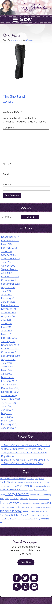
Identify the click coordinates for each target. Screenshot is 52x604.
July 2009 (6, 406)
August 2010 (8, 359)
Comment (9, 127)
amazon (20, 482)
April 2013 (6, 272)
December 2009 (10, 388)
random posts (30, 507)
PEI (49, 503)
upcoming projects (24, 519)
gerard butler (34, 494)
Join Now (26, 562)
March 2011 (7, 334)
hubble (7, 499)
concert (31, 490)
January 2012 (8, 301)
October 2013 (8, 265)
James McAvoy (14, 499)
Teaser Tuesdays (30, 511)
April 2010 (6, 373)
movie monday (27, 503)
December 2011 (10, 305)
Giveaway (42, 495)
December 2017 (10, 236)
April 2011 (6, 330)
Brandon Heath (21, 486)
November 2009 (10, 391)
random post (20, 507)
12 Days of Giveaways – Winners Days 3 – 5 (25, 459)
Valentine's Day (35, 519)
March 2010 (7, 377)
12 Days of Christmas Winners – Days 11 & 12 (25, 445)
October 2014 (8, 254)
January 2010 (8, 384)
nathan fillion (36, 503)
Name (7, 164)
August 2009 (8, 402)
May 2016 (6, 244)
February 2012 (9, 298)
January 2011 (8, 341)
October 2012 (8, 280)
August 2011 (8, 316)
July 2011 (6, 319)
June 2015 (6, 251)
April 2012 (6, 294)
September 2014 (10, 258)
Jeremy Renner (33, 499)
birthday (2, 486)
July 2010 (6, 363)
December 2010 (10, 345)
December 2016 (10, 240)
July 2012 (6, 291)
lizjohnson (29, 40)
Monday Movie (11, 502)
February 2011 (9, 337)
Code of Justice (22, 490)
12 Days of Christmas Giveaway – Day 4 (22, 463)
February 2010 (9, 381)
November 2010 (10, 348)
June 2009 (7, 409)
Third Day (13, 519)
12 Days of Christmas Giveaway (13, 479)
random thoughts (40, 507)
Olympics (44, 503)
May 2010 (6, 370)
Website (7, 184)
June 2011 (6, 323)
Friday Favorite (17, 494)
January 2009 (8, 427)
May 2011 (6, 327)
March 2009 (7, 420)
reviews (48, 507)
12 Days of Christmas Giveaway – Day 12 (23, 449)
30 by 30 (30, 479)
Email (6, 174)
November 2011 (10, 309)
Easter (45, 490)
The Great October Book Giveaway (18, 515)
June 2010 (7, 366)
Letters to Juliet (44, 499)
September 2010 (10, 355)
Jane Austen (24, 499)
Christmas (35, 486)
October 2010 (8, 352)
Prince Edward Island (7, 507)
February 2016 (9, 247)
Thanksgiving (44, 511)
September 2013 (10, 269)
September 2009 (10, 399)
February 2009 (9, 424)
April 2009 (7, 417)
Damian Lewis (38, 490)
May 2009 (6, 413)
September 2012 (10, 283)
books (9, 486)
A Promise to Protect (30, 482)
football (2, 494)
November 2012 (10, 276)
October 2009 (9, 395)
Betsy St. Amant (43, 482)
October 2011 (8, 312)
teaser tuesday (11, 511)
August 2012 (8, 287)
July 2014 (6, 262)
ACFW (36, 479)
